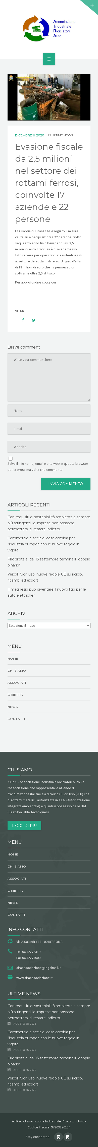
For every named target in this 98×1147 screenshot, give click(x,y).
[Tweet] (31, 320)
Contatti (16, 719)
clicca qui (49, 282)
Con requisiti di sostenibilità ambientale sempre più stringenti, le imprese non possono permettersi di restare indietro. (49, 523)
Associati (17, 682)
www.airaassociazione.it (34, 978)
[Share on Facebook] (20, 320)
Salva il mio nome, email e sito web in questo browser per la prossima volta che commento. (48, 466)
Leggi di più (24, 825)
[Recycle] (49, 28)
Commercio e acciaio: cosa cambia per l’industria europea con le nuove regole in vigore (43, 544)
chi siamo (17, 670)
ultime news (62, 135)
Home (13, 658)
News (13, 707)
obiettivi (16, 695)
